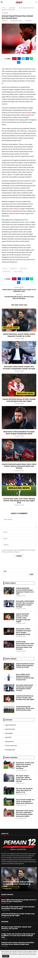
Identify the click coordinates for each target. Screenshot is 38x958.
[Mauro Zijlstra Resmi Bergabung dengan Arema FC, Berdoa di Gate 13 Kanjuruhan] (9, 677)
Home (3, 8)
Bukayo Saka (13, 268)
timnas (29, 112)
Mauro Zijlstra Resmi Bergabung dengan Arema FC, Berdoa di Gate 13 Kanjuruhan (25, 677)
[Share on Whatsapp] (31, 58)
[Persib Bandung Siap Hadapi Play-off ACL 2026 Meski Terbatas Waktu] (9, 709)
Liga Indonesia (10, 729)
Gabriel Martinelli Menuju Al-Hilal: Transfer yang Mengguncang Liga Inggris (19, 400)
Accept (6, 956)
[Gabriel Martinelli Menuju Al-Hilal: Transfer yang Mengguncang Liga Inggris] (19, 385)
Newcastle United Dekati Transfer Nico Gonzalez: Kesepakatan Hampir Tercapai (19, 367)
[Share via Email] (18, 62)
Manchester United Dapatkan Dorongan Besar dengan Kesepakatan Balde (19, 433)
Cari (5, 571)
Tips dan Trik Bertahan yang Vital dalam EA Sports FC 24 (24, 790)
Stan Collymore (17, 271)
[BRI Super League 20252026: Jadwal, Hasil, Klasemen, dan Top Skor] (9, 778)
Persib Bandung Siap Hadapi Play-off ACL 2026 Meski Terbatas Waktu (25, 708)
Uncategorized (10, 750)
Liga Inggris (12, 8)
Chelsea (15, 209)
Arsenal (5, 268)
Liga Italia (8, 737)
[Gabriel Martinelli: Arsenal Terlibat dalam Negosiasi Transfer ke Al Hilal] (19, 320)
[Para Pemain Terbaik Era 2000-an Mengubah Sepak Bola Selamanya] (9, 802)
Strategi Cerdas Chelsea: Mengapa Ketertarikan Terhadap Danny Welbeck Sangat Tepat (17, 943)
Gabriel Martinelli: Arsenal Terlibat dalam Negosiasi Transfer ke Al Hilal (19, 335)
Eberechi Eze (23, 268)
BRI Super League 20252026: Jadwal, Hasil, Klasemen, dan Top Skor (24, 778)
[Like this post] (15, 58)
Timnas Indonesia (11, 745)
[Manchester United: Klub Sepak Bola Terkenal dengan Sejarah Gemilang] (9, 765)
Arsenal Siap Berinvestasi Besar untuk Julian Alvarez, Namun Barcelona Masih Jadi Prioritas (19, 466)
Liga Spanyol (9, 741)
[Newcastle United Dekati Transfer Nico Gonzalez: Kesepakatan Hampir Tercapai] (19, 352)
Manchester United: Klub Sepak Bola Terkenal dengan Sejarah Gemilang (25, 765)
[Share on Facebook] (19, 58)
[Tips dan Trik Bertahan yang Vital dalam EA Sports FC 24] (9, 791)
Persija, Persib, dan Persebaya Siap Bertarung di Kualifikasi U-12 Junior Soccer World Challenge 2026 (18, 935)
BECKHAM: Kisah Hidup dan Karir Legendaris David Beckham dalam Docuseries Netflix (24, 813)
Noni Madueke (6, 271)
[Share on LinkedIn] (27, 58)
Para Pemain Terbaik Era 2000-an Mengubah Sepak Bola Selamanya (25, 801)
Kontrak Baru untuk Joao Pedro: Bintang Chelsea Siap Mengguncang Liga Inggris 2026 (19, 501)
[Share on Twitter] (23, 58)
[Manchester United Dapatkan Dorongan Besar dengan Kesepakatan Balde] (19, 417)
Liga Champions (10, 725)
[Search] (36, 2)
